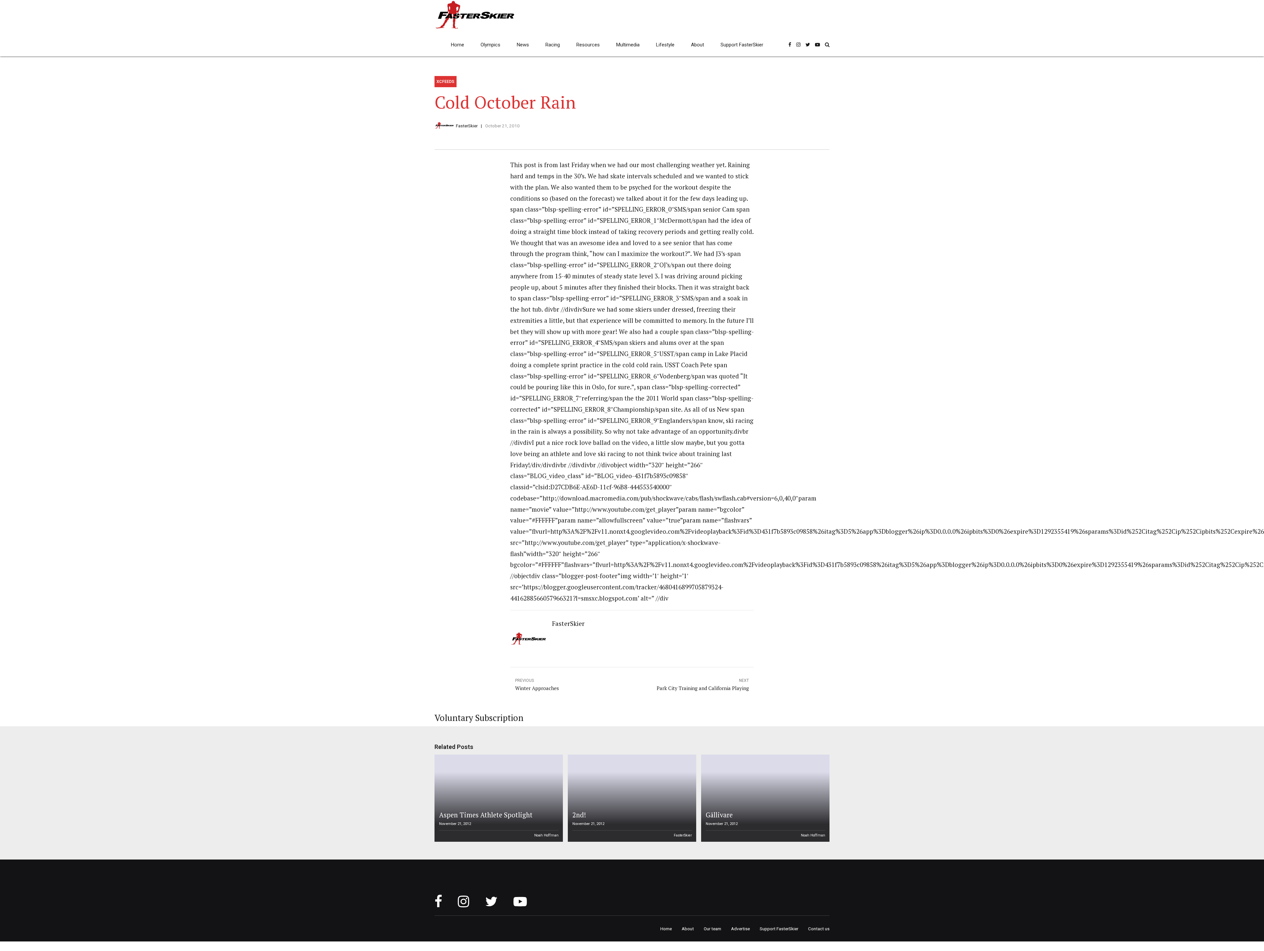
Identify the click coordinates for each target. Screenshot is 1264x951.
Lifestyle (665, 45)
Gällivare (719, 814)
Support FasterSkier (742, 45)
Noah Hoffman (546, 835)
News (523, 45)
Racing (552, 45)
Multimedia (628, 45)
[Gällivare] (764, 798)
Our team (712, 928)
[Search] (827, 44)
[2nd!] (631, 798)
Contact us (819, 928)
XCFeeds (445, 81)
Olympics (490, 45)
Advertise (740, 928)
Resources (588, 45)
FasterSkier (467, 125)
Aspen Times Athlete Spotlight (486, 814)
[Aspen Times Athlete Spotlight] (497, 798)
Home (457, 45)
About (697, 45)
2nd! (579, 814)
